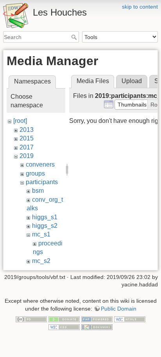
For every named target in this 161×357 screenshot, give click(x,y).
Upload (132, 81)
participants (42, 182)
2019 (27, 156)
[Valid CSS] (64, 326)
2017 (27, 147)
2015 (27, 138)
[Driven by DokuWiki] (97, 326)
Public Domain (118, 308)
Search (75, 37)
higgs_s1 (44, 217)
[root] (20, 120)
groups (35, 173)
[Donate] (64, 319)
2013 (27, 129)
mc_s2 (41, 261)
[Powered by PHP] (97, 319)
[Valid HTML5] (129, 319)
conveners (40, 164)
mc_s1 (41, 234)
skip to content (140, 7)
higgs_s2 (44, 225)
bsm (38, 190)
